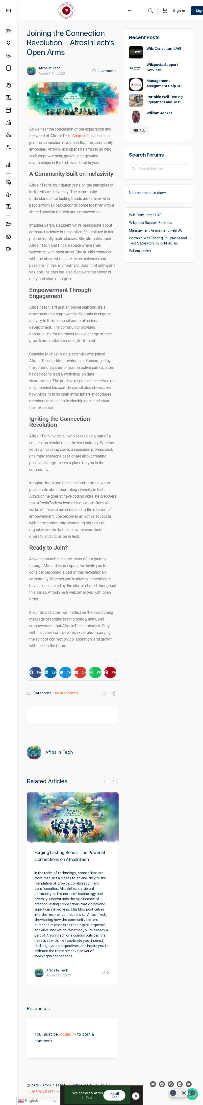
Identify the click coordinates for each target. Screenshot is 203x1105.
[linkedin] (180, 1084)
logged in (67, 1034)
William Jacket (159, 113)
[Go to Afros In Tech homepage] (66, 10)
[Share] (113, 694)
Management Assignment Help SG (155, 230)
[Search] (150, 11)
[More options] (129, 10)
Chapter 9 (80, 136)
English (31, 1101)
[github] (171, 1084)
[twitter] (189, 1084)
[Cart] (165, 10)
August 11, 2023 (52, 73)
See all (139, 130)
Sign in (179, 11)
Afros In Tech (49, 68)
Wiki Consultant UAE (164, 49)
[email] (153, 1084)
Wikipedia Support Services (150, 223)
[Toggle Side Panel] (8, 11)
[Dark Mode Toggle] (178, 1093)
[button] (35, 672)
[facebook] (162, 1084)
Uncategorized (65, 693)
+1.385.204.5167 (40, 1092)
